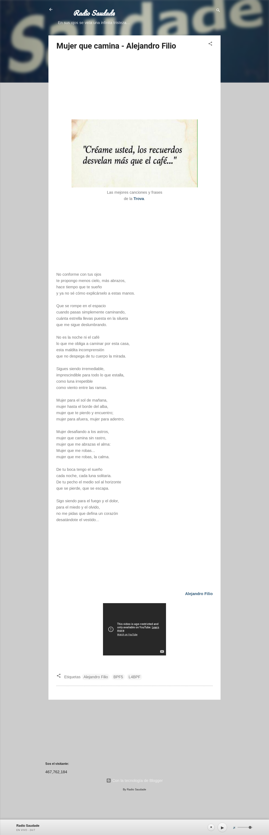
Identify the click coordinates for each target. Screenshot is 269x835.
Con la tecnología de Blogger (137, 780)
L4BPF (134, 677)
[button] (210, 44)
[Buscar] (218, 11)
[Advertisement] (134, 85)
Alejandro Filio (95, 677)
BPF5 (118, 677)
